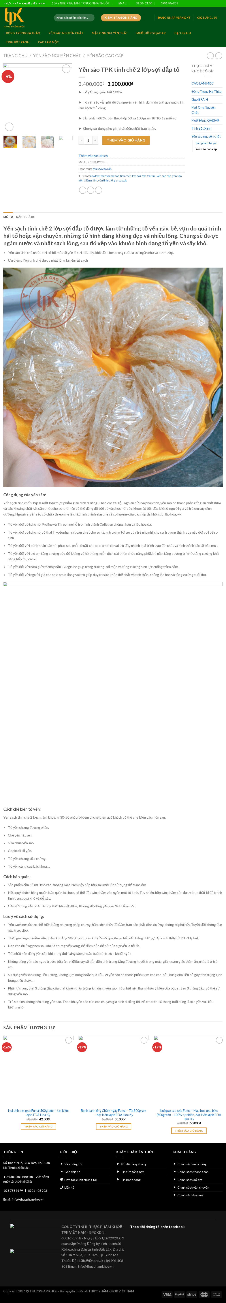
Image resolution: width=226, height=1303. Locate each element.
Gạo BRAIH (182, 33)
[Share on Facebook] (82, 190)
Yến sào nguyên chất (66, 33)
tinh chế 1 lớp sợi (130, 176)
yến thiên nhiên (88, 180)
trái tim (151, 176)
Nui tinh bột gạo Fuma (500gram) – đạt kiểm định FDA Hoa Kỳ (38, 1113)
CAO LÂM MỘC (48, 42)
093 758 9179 (13, 1190)
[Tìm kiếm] (90, 18)
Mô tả (8, 217)
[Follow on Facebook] (199, 3)
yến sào (177, 176)
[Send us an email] (212, 3)
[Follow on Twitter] (208, 3)
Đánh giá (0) (25, 217)
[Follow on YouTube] (220, 3)
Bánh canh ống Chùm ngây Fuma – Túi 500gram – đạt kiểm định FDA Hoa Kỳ (113, 1113)
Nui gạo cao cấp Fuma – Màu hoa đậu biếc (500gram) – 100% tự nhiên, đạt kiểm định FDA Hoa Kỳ (189, 1115)
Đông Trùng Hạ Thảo (23, 33)
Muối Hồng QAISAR (151, 33)
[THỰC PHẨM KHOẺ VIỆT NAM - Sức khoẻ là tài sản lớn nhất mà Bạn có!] (25, 18)
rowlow (95, 176)
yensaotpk (120, 180)
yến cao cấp (164, 176)
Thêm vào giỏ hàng (126, 140)
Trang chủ (15, 55)
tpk (144, 176)
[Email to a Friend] (98, 190)
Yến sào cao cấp (105, 55)
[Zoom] (9, 127)
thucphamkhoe (110, 176)
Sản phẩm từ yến (206, 143)
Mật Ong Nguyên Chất (110, 33)
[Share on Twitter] (90, 190)
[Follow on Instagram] (203, 3)
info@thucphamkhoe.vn (28, 1199)
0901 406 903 (37, 1190)
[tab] (8, 216)
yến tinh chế (105, 180)
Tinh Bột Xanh (17, 42)
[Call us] (216, 3)
